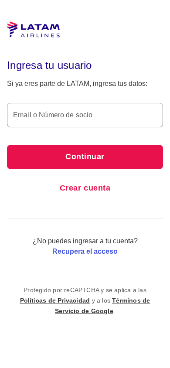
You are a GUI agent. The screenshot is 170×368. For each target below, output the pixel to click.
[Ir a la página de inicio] (33, 29)
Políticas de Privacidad (55, 300)
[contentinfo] (85, 300)
